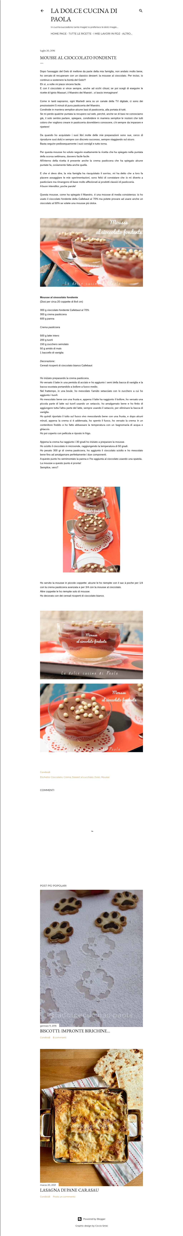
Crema (67, 777)
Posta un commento (64, 1196)
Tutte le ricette (80, 33)
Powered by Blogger (94, 1219)
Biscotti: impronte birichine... (75, 1031)
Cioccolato (57, 777)
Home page (58, 33)
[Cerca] (141, 9)
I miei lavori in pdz (106, 33)
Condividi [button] (45, 772)
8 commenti (59, 1037)
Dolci (97, 777)
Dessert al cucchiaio (82, 777)
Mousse (105, 777)
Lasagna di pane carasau (69, 1190)
